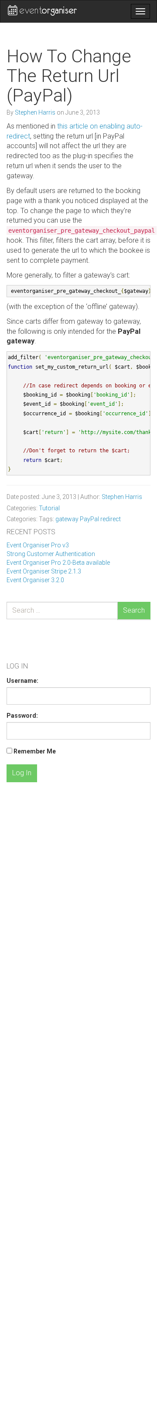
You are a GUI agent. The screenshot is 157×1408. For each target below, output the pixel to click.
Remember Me (35, 751)
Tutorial (49, 508)
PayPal (89, 519)
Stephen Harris (36, 112)
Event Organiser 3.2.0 (35, 580)
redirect (110, 519)
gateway (66, 519)
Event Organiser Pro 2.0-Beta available (58, 562)
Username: (22, 680)
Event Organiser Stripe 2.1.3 (44, 571)
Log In (21, 773)
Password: (22, 715)
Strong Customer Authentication (51, 553)
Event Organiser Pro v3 (38, 545)
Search (134, 610)
